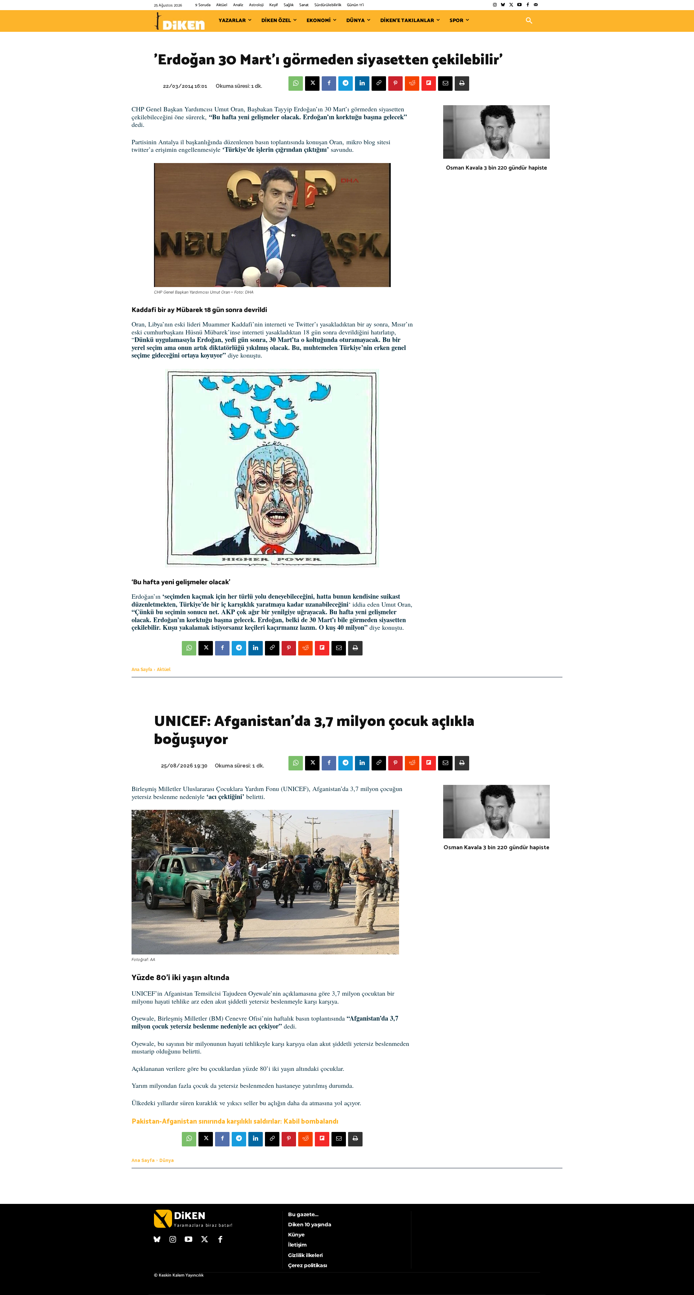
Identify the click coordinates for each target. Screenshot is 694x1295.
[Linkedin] (362, 83)
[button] (529, 21)
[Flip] (428, 83)
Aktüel (164, 669)
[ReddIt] (412, 83)
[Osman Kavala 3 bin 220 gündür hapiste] (496, 132)
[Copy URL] (379, 83)
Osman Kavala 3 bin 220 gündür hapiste (496, 168)
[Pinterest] (395, 83)
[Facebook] (527, 5)
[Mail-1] (536, 5)
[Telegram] (345, 83)
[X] (312, 83)
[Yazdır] (462, 83)
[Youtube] (519, 5)
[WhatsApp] (295, 83)
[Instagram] (494, 5)
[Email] (445, 83)
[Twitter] (511, 5)
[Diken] (179, 21)
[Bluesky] (503, 5)
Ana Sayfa (142, 669)
